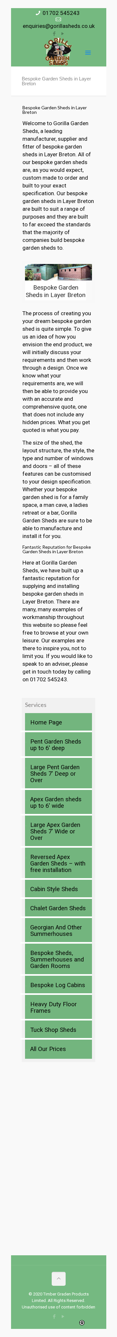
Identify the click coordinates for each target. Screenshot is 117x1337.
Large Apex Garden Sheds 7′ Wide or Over (55, 831)
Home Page (46, 722)
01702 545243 (61, 13)
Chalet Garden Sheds (58, 908)
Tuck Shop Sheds (53, 1029)
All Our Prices (48, 1049)
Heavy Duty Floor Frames (53, 1007)
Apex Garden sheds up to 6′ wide (56, 802)
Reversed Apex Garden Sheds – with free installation (57, 864)
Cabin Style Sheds (54, 889)
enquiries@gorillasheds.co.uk (59, 26)
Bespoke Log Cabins (57, 985)
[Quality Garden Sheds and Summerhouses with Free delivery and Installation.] (58, 52)
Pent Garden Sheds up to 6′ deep (55, 745)
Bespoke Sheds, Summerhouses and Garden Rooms (57, 959)
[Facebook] (54, 34)
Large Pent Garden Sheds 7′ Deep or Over (55, 774)
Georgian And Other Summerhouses (56, 930)
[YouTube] (62, 34)
